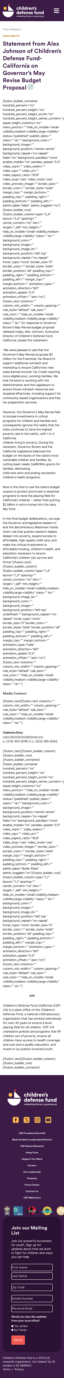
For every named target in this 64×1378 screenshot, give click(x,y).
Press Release (11, 29)
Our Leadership (32, 1172)
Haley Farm (32, 1153)
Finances (32, 1178)
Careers (32, 1165)
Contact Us (32, 1191)
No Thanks (20, 1330)
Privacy (19, 1369)
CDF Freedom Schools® (32, 1133)
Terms (6, 1369)
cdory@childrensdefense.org (23, 737)
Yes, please (21, 1326)
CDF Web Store (32, 1198)
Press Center (32, 1185)
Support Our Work (32, 1159)
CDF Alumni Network (32, 1146)
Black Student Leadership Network (32, 1140)
